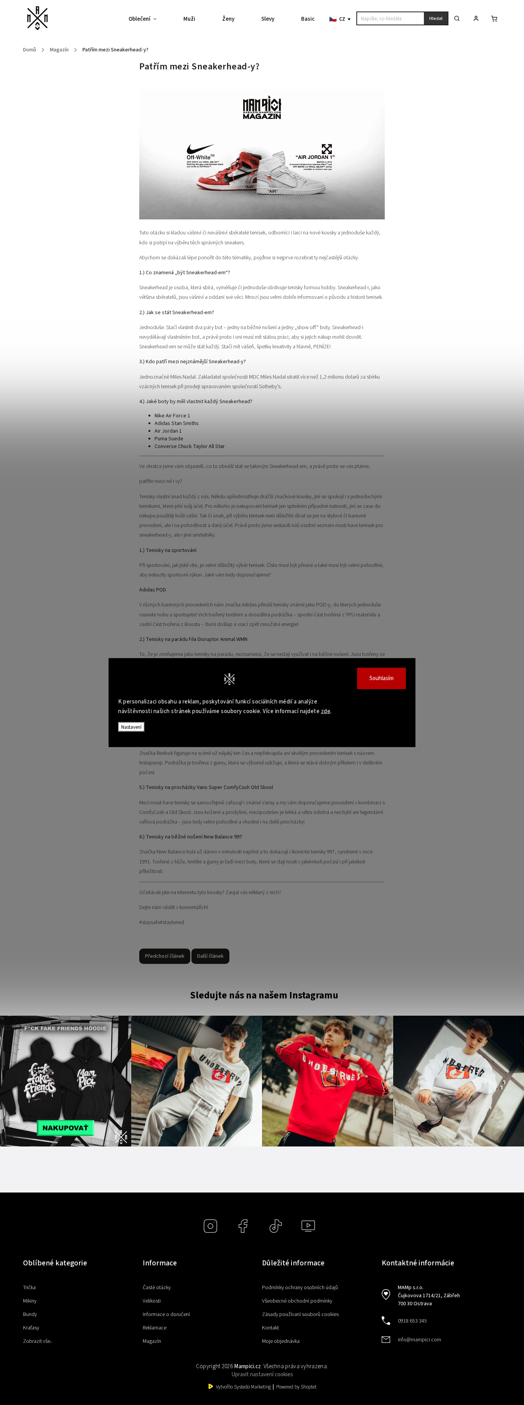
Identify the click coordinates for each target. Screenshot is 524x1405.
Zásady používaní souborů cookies (300, 1314)
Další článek (210, 956)
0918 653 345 (412, 1321)
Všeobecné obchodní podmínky (297, 1301)
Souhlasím (381, 678)
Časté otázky (157, 1287)
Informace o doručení (166, 1314)
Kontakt (270, 1328)
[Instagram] (210, 1226)
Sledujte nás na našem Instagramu (264, 995)
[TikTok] (275, 1226)
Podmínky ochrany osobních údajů (300, 1287)
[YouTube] (308, 1226)
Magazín (152, 1341)
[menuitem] (149, 19)
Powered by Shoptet (296, 1387)
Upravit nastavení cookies (262, 1374)
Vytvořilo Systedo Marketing (243, 1387)
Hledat (436, 18)
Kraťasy (31, 1328)
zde (326, 711)
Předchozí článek (165, 956)
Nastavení (131, 726)
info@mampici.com (419, 1340)
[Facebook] (243, 1226)
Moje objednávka (281, 1341)
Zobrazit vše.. (38, 1341)
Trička (29, 1287)
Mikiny (29, 1301)
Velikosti (152, 1301)
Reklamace (154, 1328)
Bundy (30, 1314)
